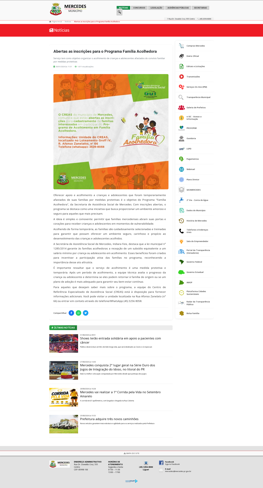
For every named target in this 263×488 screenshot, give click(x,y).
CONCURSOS (139, 8)
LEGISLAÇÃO (156, 8)
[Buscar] (119, 14)
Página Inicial (57, 21)
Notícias (68, 21)
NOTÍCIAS (123, 8)
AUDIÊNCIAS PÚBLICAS (178, 8)
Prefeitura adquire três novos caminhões (109, 419)
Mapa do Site (132, 453)
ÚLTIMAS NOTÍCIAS (64, 327)
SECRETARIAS (200, 8)
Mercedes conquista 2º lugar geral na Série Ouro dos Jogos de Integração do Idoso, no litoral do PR (117, 367)
